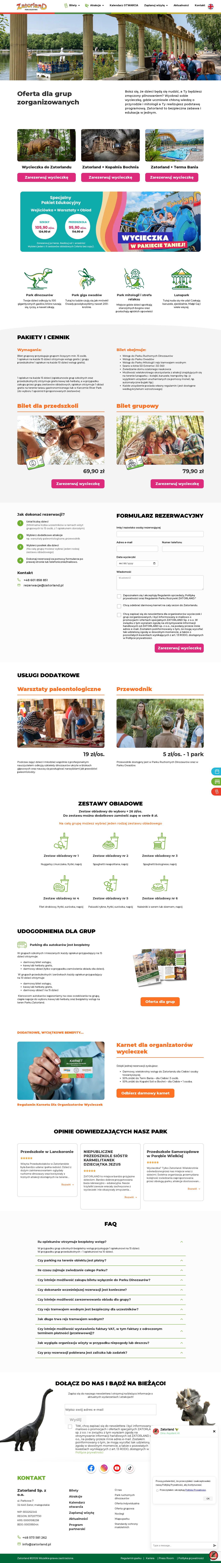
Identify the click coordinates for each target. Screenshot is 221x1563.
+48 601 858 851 (36, 580)
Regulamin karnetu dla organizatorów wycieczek (60, 1104)
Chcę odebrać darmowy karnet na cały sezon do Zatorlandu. (160, 605)
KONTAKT (31, 1478)
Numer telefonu (172, 542)
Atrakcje (75, 1496)
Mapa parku (122, 1518)
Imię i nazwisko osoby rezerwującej (139, 527)
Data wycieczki (126, 557)
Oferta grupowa (124, 1508)
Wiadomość (124, 571)
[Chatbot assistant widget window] (184, 1487)
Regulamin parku (131, 1558)
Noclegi (119, 1513)
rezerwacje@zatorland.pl (43, 585)
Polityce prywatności (89, 1452)
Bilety (73, 1490)
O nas (118, 1490)
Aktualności (78, 1519)
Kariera (150, 1558)
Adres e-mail (124, 542)
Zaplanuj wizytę (81, 1513)
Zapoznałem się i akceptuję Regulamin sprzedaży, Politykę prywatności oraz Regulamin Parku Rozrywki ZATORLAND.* (159, 597)
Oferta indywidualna (127, 1503)
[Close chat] (213, 1555)
